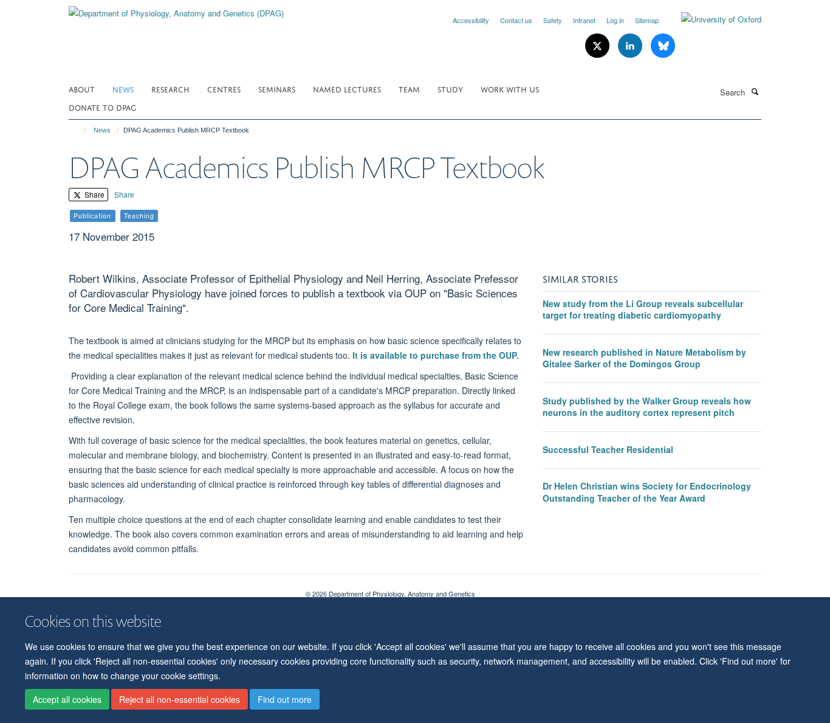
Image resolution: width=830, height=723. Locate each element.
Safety (552, 20)
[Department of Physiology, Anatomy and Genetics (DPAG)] (176, 9)
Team (409, 88)
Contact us (516, 20)
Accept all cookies (67, 699)
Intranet (584, 20)
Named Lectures (347, 88)
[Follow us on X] (598, 46)
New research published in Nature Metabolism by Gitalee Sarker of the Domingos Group (644, 358)
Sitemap (647, 20)
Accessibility (471, 20)
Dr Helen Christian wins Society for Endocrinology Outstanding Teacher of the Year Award (647, 492)
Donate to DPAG (102, 106)
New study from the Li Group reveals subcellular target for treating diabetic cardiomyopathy (643, 309)
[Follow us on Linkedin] (631, 46)
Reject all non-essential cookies (179, 699)
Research (170, 88)
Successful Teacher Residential (608, 449)
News (123, 88)
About (82, 88)
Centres (224, 88)
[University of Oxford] (712, 19)
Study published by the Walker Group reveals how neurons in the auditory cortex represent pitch (647, 407)
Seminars (276, 88)
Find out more (285, 699)
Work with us (510, 88)
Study (450, 88)
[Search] (754, 91)
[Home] (79, 130)
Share (94, 194)
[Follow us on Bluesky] (663, 46)
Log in (615, 20)
